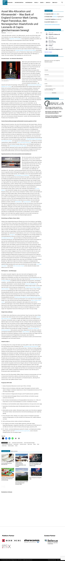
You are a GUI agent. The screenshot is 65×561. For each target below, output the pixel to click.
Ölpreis (34, 444)
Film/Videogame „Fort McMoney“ (21, 175)
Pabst (38, 444)
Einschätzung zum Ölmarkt (7, 237)
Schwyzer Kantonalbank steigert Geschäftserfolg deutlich (53, 116)
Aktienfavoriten (19, 2)
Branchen (9, 2)
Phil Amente (4, 32)
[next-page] (4, 486)
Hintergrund (28, 2)
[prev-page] (2, 486)
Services (48, 2)
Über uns (54, 2)
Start (2, 8)
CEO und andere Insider (18, 265)
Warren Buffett (26, 331)
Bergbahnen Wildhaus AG (54, 34)
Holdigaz (50, 45)
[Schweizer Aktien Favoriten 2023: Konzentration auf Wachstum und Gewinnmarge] (7, 472)
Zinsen (16, 445)
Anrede (46, 83)
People (36, 2)
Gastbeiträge (6, 8)
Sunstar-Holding (52, 41)
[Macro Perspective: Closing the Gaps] (35, 472)
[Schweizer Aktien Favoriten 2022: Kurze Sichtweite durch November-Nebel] (21, 474)
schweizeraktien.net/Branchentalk (52, 24)
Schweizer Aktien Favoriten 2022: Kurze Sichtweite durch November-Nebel (21, 483)
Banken (55, 14)
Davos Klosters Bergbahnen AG (55, 49)
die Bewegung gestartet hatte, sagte (18, 145)
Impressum (59, 559)
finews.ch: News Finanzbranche (51, 98)
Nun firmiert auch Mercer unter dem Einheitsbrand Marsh (53, 112)
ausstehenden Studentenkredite (30, 346)
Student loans (4, 445)
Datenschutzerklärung (52, 559)
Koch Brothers (18, 201)
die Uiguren (12, 234)
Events (41, 2)
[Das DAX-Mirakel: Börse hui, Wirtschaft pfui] (7, 458)
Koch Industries (27, 201)
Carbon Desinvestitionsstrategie (29, 442)
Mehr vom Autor (14, 451)
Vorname (46, 70)
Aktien (9, 442)
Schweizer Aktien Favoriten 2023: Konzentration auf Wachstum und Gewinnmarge (7, 478)
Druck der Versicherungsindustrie (22, 430)
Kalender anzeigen (48, 52)
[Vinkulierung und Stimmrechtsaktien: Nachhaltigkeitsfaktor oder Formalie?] (21, 457)
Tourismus (54, 16)
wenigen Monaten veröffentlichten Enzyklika (25, 50)
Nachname (47, 74)
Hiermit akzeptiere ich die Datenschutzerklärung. (50, 89)
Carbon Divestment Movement (24, 142)
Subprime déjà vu (11, 445)
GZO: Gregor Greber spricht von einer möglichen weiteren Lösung (53, 108)
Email (46, 79)
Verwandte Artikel (5, 451)
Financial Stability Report (30, 284)
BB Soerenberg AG (53, 38)
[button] (62, 2)
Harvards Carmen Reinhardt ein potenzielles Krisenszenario (28, 297)
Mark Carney (30, 444)
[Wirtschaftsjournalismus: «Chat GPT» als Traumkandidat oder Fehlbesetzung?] (35, 458)
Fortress (9, 318)
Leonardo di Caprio (23, 444)
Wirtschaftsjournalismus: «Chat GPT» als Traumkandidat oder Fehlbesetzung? (35, 464)
